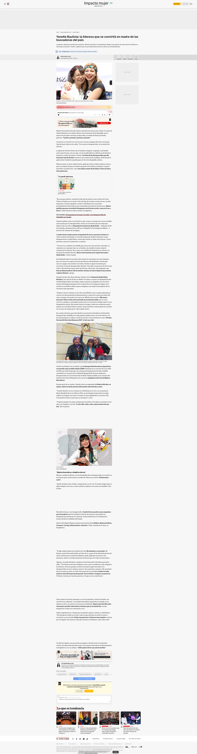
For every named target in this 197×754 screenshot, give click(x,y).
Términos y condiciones (99, 743)
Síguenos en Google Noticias (85, 678)
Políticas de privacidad (85, 743)
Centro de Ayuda (72, 743)
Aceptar (115, 752)
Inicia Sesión (185, 4)
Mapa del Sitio (96, 738)
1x (107, 114)
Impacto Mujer (61, 190)
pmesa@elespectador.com (69, 667)
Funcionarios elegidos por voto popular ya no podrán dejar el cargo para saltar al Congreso (67, 730)
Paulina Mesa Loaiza (66, 56)
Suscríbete (176, 4)
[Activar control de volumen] (109, 115)
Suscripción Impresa (108, 738)
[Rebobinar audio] (102, 114)
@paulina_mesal (105, 666)
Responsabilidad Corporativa (115, 743)
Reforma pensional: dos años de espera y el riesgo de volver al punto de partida (131, 730)
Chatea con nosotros (136, 738)
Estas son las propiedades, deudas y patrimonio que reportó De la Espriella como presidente (88, 730)
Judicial (60, 726)
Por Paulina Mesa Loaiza (67, 663)
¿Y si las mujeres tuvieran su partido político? (64, 193)
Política (82, 726)
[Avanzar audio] (104, 114)
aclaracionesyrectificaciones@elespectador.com (102, 749)
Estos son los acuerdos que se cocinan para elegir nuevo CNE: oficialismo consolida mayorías (110, 730)
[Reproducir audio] (58, 115)
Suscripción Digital (121, 738)
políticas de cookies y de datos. (90, 753)
